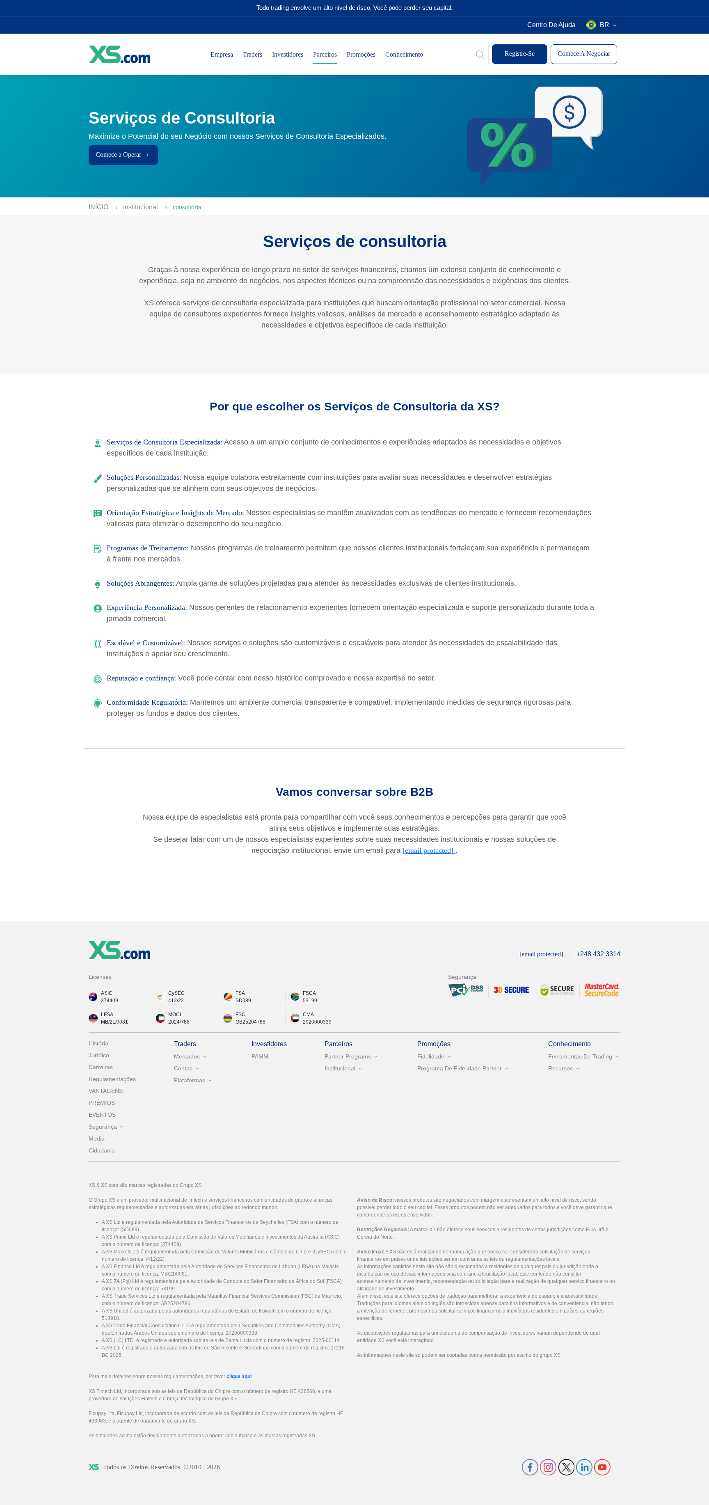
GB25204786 (250, 1022)
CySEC (176, 993)
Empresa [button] (221, 54)
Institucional (141, 207)
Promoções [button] (361, 54)
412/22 (176, 1000)
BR (604, 24)
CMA (308, 1014)
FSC (240, 1014)
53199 (310, 1000)
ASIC (106, 993)
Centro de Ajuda (551, 24)
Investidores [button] (287, 54)
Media (97, 1138)
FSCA (309, 993)
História (98, 1043)
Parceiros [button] (325, 54)
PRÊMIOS (102, 1103)
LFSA (107, 1014)
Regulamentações (112, 1079)
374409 (109, 1000)
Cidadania (102, 1150)
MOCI (174, 1014)
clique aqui (239, 1376)
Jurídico (99, 1055)
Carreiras (101, 1067)
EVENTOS (102, 1114)
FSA (240, 993)
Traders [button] (252, 54)
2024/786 (179, 1022)
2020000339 (317, 1022)
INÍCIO (99, 207)
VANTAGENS (106, 1091)
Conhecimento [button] (404, 54)
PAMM (260, 1056)
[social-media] (530, 1466)
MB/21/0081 (114, 1022)
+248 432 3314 (598, 954)
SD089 (243, 1000)
